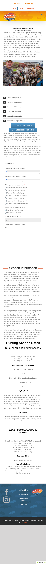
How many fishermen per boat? (15, 207)
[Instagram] (6, 500)
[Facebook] (6, 492)
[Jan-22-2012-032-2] (23, 73)
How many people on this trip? (15, 168)
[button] (23, 97)
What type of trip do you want (15, 185)
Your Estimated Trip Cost (13, 216)
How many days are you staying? (15, 176)
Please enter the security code (15, 224)
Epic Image (24, 522)
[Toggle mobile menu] (42, 14)
